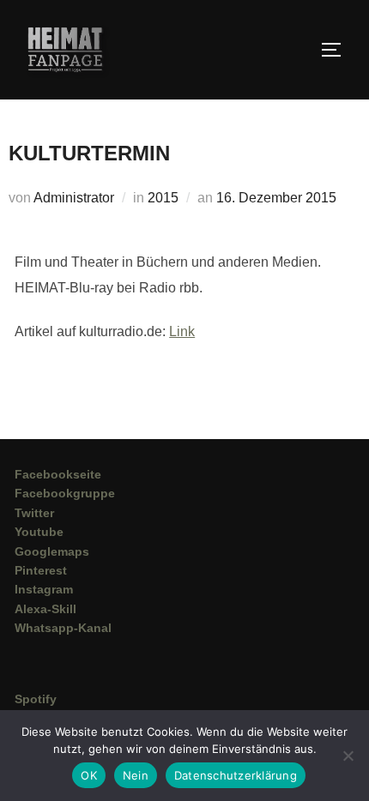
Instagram (44, 589)
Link (182, 331)
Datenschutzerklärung (235, 775)
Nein (135, 775)
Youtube (39, 532)
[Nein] (347, 755)
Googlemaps (52, 551)
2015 (163, 197)
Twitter (34, 513)
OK (89, 775)
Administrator (73, 197)
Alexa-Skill (45, 609)
